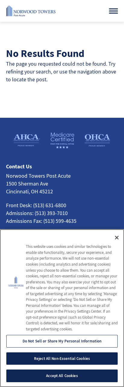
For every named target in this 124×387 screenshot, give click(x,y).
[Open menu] (113, 11)
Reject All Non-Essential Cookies (62, 358)
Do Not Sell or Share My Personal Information (62, 341)
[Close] (116, 237)
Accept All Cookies (62, 375)
